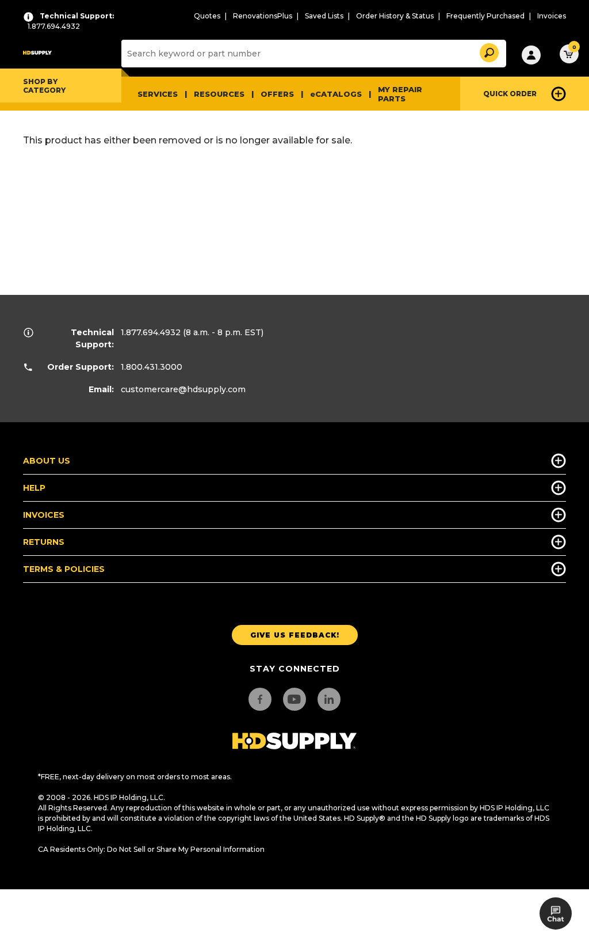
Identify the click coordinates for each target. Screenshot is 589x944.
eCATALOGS (336, 93)
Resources (219, 93)
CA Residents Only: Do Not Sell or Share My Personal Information (151, 849)
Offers (277, 93)
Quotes (207, 16)
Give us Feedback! (294, 635)
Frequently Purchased (485, 16)
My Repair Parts (400, 94)
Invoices (551, 16)
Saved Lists (324, 16)
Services (157, 93)
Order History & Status (395, 16)
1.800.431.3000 (151, 367)
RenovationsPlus (262, 16)
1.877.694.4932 (151, 332)
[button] (488, 51)
